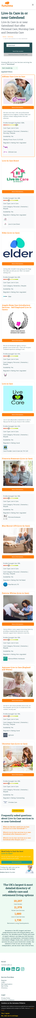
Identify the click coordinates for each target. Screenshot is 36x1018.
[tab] (18, 51)
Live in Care (7, 384)
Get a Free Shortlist (17, 862)
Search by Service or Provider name (18, 54)
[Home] (7, 4)
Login (3, 982)
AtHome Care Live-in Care (13, 76)
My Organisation (6, 984)
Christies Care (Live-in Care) (14, 744)
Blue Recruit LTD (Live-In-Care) (16, 526)
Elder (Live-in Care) (11, 233)
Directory (4, 988)
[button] (9, 68)
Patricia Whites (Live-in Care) (15, 593)
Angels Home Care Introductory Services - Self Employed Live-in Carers (16, 307)
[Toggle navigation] (33, 4)
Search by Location (18, 51)
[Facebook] (3, 969)
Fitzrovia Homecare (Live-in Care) (17, 458)
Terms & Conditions (7, 1000)
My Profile (4, 986)
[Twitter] (18, 969)
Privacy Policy (5, 998)
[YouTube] (8, 969)
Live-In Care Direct (10, 161)
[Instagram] (23, 969)
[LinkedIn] (13, 969)
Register (4, 980)
